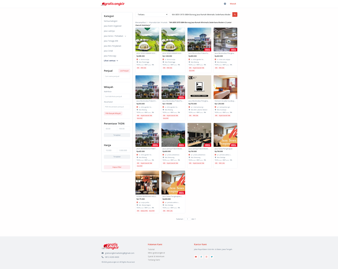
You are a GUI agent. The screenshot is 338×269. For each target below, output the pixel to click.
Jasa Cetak (108, 51)
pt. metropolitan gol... (224, 107)
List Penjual (124, 71)
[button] (111, 60)
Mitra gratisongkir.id (156, 253)
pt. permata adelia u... (224, 155)
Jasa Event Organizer (113, 26)
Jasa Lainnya (109, 31)
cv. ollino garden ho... (197, 59)
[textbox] (112, 76)
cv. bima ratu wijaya (223, 59)
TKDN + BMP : (145, 65)
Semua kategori (110, 21)
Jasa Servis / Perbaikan (113, 36)
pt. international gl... (197, 107)
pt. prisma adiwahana (172, 155)
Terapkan (117, 135)
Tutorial (151, 249)
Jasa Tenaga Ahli (111, 41)
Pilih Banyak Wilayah (113, 113)
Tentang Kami (154, 260)
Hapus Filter (116, 167)
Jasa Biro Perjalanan (112, 46)
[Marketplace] (110, 246)
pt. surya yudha (144, 202)
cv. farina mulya (144, 59)
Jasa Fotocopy (110, 56)
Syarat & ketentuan (156, 256)
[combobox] (117, 76)
